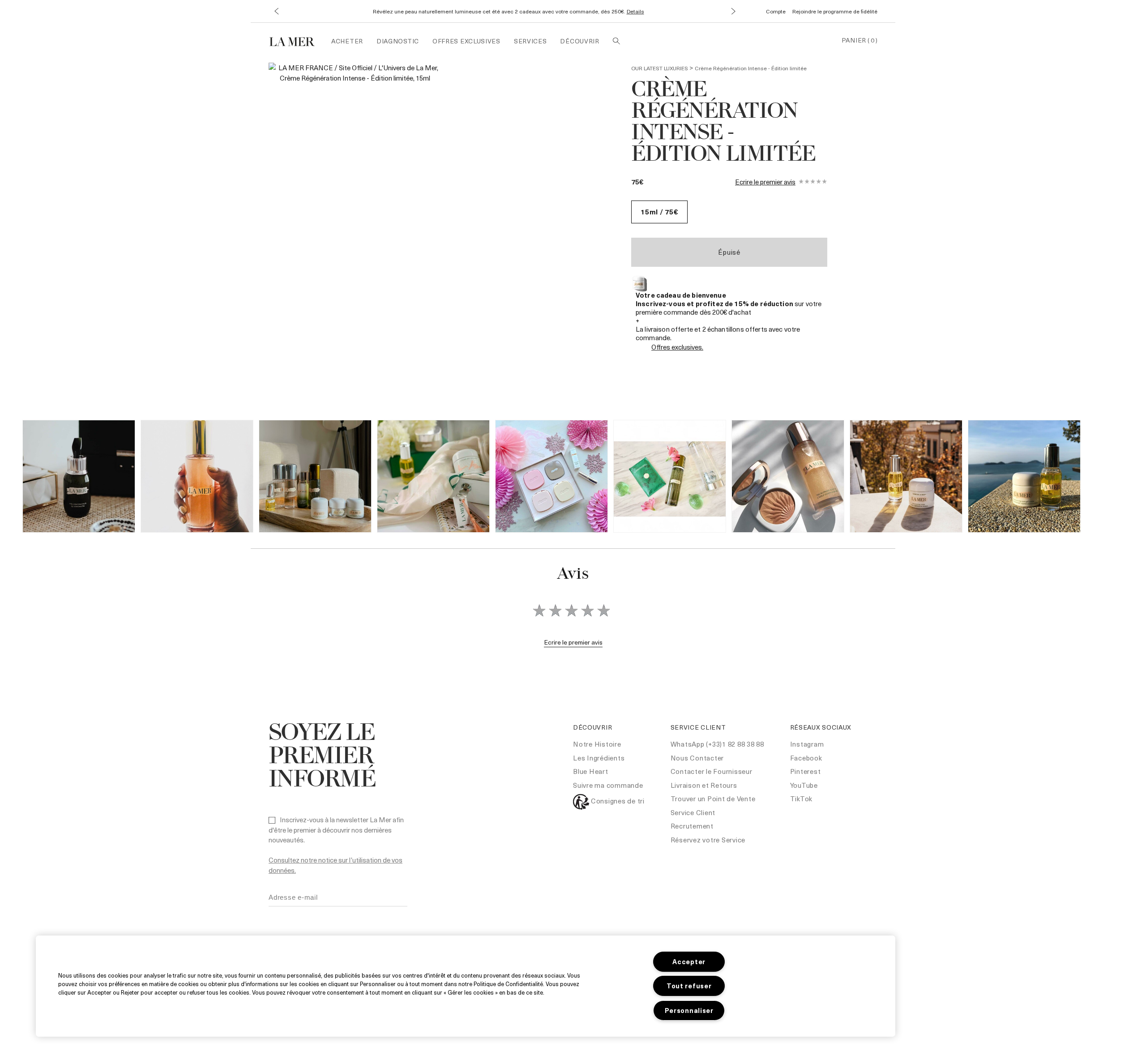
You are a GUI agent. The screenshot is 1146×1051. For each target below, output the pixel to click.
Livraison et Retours (704, 785)
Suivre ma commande (608, 785)
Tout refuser (689, 986)
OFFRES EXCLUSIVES (466, 41)
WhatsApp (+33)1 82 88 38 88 (717, 744)
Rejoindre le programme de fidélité (834, 11)
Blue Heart (590, 771)
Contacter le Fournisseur (712, 771)
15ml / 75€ (659, 212)
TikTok (801, 798)
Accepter (689, 961)
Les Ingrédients (598, 758)
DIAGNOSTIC (397, 41)
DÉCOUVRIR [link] (579, 41)
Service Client (693, 812)
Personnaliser (689, 1010)
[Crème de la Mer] (297, 40)
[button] (276, 11)
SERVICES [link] (530, 41)
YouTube (804, 785)
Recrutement (692, 826)
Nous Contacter (697, 758)
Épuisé (729, 252)
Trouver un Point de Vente (713, 798)
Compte (776, 11)
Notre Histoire (597, 744)
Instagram (807, 744)
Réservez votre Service (708, 840)
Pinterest (805, 771)
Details (635, 11)
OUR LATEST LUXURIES (659, 68)
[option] (355, 170)
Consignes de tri (617, 801)
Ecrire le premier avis (765, 181)
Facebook (806, 758)
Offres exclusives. (677, 347)
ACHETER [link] (347, 41)
